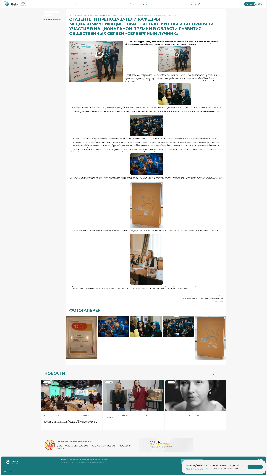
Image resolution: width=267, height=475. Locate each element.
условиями (213, 467)
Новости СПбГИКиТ (78, 15)
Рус (69, 4)
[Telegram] (58, 19)
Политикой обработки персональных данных (199, 468)
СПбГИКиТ (48, 15)
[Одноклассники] (56, 19)
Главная (71, 15)
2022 (85, 15)
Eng (72, 4)
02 (88, 15)
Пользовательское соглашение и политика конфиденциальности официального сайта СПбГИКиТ (82, 462)
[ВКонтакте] (54, 19)
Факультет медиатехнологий (52, 12)
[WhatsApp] (60, 19)
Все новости (219, 374)
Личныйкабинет (260, 4)
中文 (76, 4)
